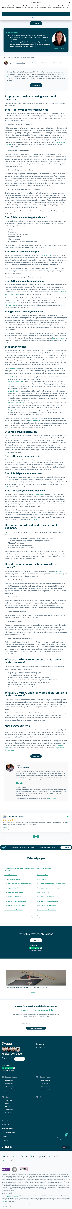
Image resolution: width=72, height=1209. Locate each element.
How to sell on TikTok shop (45, 897)
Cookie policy (5, 1120)
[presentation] (34, 836)
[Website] (21, 783)
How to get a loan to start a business (48, 888)
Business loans (9, 1080)
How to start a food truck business (15, 905)
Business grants (9, 1083)
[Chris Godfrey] (6, 63)
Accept (36, 14)
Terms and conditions (7, 1128)
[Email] (36, 1023)
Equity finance (9, 1086)
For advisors (40, 1048)
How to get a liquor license (12, 888)
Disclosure (4, 1136)
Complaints (5, 1140)
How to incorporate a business (13, 892)
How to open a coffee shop (12, 897)
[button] (69, 2)
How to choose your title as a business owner (51, 883)
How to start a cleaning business (47, 901)
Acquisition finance (45, 1089)
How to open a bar (43, 892)
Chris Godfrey (21, 63)
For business (40, 1044)
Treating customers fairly (8, 1132)
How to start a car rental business (15, 901)
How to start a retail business (46, 905)
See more (36, 916)
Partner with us (9, 1109)
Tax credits (8, 1092)
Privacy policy (5, 1124)
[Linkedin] (17, 783)
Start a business (9, 57)
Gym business (41, 879)
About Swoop (8, 1100)
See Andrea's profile (58, 48)
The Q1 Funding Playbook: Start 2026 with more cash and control (26, 987)
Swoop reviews (9, 1112)
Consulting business (10, 875)
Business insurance (45, 1080)
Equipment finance (45, 1086)
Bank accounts (44, 1083)
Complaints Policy (26, 1203)
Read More (6, 827)
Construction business (44, 868)
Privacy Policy (39, 18)
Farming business (42, 875)
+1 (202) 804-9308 (12, 1053)
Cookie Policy (32, 18)
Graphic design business (12, 879)
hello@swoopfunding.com (12, 1196)
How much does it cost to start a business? (17, 883)
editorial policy (52, 798)
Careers (7, 1103)
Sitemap (42, 1100)
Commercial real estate (11, 1089)
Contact (7, 1106)
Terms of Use (65, 1199)
